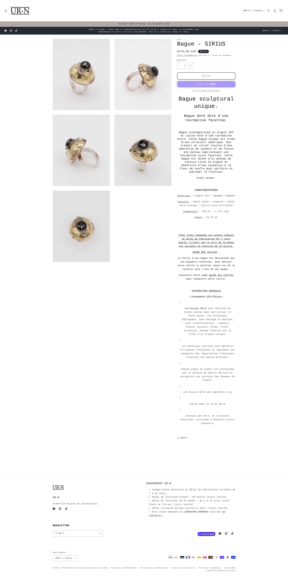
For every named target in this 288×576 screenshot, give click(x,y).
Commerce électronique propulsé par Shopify (87, 568)
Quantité (182, 60)
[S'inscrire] (100, 533)
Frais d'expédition (187, 55)
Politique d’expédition (210, 568)
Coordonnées (229, 568)
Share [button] (183, 438)
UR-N (63, 568)
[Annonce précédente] (4, 24)
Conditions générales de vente (220, 570)
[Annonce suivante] (283, 24)
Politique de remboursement (124, 568)
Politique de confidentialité (155, 568)
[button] (6, 11)
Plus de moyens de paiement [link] (206, 90)
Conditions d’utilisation (184, 568)
